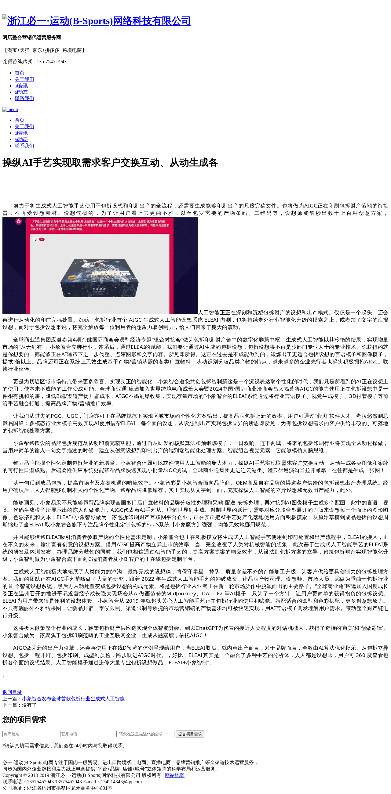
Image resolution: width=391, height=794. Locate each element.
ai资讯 (21, 85)
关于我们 (24, 79)
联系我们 (24, 98)
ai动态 (21, 92)
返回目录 (12, 692)
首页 (19, 72)
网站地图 (175, 775)
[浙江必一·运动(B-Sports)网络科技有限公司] (195, 21)
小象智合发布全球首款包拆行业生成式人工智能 (73, 698)
